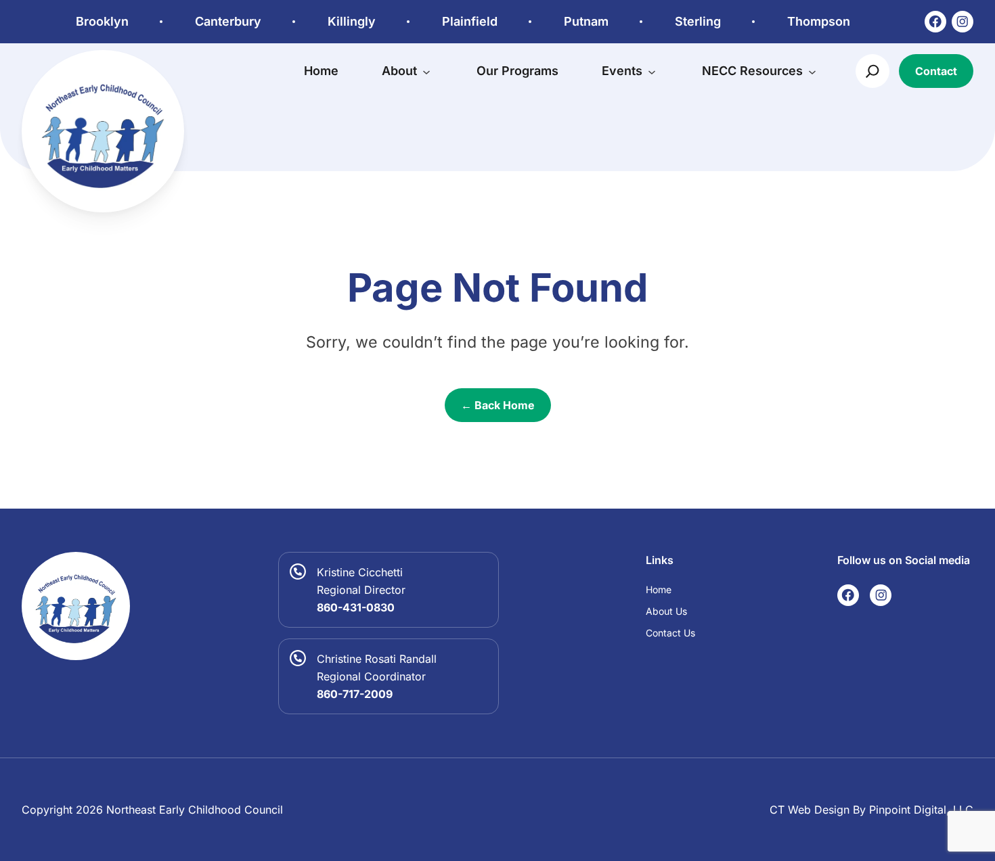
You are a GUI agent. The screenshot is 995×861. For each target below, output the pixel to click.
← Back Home (498, 405)
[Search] (872, 71)
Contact (936, 71)
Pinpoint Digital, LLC (921, 809)
